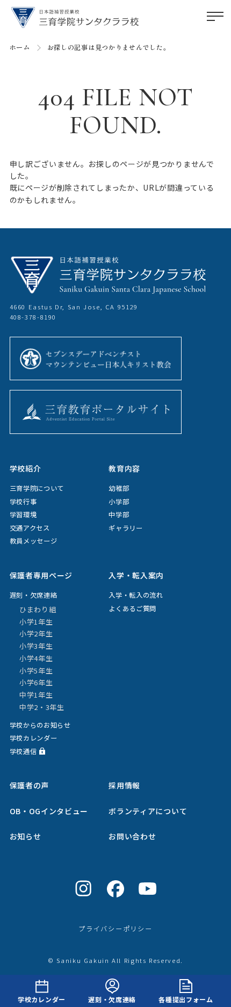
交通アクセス (30, 528)
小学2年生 (36, 633)
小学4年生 (36, 658)
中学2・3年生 (41, 707)
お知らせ (25, 836)
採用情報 (124, 785)
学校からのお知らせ (40, 725)
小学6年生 (36, 682)
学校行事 (23, 501)
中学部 (119, 514)
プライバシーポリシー (115, 928)
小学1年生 (36, 622)
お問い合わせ (132, 836)
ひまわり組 (37, 609)
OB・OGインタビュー (49, 811)
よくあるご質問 (132, 608)
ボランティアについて (148, 811)
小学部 (119, 501)
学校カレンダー (42, 999)
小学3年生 (36, 646)
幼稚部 (119, 488)
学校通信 (23, 751)
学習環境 (23, 514)
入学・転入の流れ (136, 595)
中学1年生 (36, 695)
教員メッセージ (33, 541)
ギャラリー (126, 528)
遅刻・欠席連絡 (112, 999)
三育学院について (37, 488)
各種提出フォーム (185, 999)
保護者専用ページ (41, 575)
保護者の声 (29, 785)
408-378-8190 (33, 317)
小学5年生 (36, 670)
